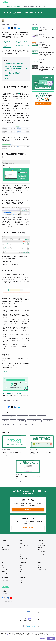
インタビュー (42, 417)
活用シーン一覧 (41, 543)
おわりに (7, 78)
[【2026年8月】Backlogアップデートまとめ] (14, 441)
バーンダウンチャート (24, 555)
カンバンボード (23, 551)
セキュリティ (4, 543)
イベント (32, 417)
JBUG (21, 582)
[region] (28, 636)
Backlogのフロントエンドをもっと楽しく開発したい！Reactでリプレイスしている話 (15, 42)
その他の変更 (8, 75)
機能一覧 (22, 543)
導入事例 (22, 567)
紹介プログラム (23, 571)
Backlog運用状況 (5, 549)
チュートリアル (47, 420)
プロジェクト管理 (23, 424)
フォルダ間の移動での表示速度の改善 (14, 63)
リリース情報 (14, 24)
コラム (13, 420)
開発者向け (4, 547)
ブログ (21, 569)
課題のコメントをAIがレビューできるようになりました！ (28, 477)
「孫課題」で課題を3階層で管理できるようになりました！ (41, 453)
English (10, 601)
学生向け (3, 573)
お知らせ (5, 420)
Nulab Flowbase (22, 417)
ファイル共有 (22, 556)
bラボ (21, 580)
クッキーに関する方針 (7, 634)
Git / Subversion (23, 558)
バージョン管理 (41, 551)
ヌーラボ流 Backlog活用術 (9, 424)
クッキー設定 (43, 638)
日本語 (5, 601)
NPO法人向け (4, 571)
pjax (19, 93)
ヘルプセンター (5, 580)
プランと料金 (4, 565)
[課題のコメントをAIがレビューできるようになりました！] (28, 466)
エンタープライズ (5, 569)
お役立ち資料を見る (28, 528)
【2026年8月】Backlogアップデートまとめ (13, 452)
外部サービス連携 (5, 545)
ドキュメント (22, 549)
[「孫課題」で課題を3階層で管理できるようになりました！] (42, 441)
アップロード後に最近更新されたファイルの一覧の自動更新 (16, 69)
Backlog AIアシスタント (8, 417)
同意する (51, 638)
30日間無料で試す (22, 510)
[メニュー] (53, 2)
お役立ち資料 (22, 565)
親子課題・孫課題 (23, 553)
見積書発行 (4, 567)
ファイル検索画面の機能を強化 (12, 73)
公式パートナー (41, 569)
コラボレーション (42, 549)
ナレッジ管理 (41, 553)
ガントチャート (23, 547)
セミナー (40, 567)
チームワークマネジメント (34, 420)
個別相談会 (40, 565)
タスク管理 (21, 420)
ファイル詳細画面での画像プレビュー (14, 66)
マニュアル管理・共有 (42, 555)
